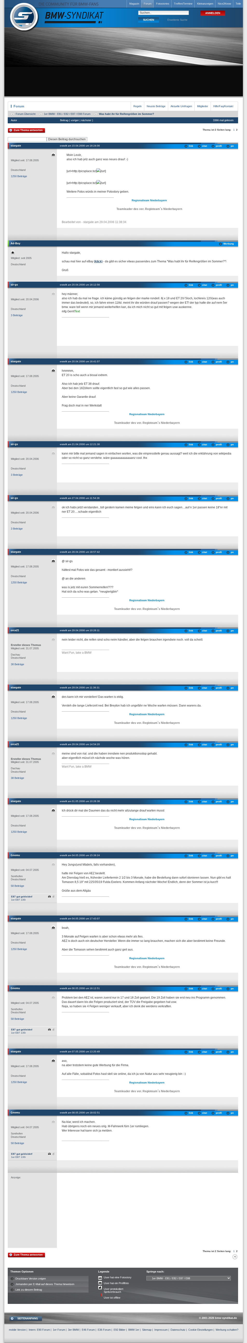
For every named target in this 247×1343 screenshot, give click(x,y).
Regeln (137, 106)
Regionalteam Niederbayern (149, 200)
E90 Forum (43, 1329)
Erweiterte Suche (177, 19)
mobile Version (17, 1329)
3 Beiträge (17, 315)
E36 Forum (104, 1329)
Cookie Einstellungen (200, 1329)
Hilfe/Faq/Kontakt (223, 106)
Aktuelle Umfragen (181, 106)
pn (232, 146)
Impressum (161, 1329)
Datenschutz (178, 1329)
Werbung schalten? (227, 1329)
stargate (16, 145)
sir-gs (14, 284)
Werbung (228, 243)
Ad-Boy (15, 243)
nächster (86, 120)
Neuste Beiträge (156, 106)
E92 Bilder (119, 1329)
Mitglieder (202, 106)
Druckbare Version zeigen (30, 1278)
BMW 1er (133, 1329)
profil (219, 146)
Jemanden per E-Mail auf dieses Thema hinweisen (44, 1284)
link (191, 146)
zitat (204, 146)
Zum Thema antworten (28, 130)
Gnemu (15, 855)
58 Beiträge (17, 885)
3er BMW (73, 1329)
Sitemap (146, 1329)
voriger (75, 120)
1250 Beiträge (19, 176)
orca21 (15, 630)
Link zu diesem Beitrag (28, 1289)
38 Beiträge (17, 664)
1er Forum (59, 1329)
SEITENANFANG (27, 1318)
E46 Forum (88, 1329)
